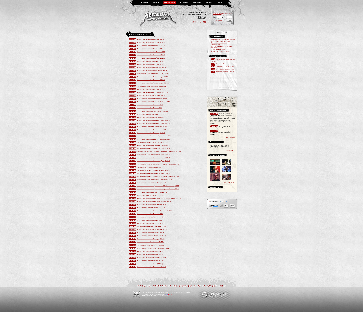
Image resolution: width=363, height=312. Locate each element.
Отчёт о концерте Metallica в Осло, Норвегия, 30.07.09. (152, 142)
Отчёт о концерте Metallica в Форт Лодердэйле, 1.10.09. (153, 111)
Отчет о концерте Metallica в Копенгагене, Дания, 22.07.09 (153, 158)
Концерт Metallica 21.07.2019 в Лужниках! (223, 39)
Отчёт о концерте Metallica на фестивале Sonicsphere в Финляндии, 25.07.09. (159, 151)
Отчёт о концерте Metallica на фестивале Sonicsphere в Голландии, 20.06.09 (159, 198)
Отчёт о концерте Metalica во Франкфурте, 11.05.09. (152, 235)
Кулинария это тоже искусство (224, 66)
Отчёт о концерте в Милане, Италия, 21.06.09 (150, 195)
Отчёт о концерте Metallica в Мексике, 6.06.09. (150, 217)
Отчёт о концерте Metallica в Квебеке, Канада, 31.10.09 (152, 77)
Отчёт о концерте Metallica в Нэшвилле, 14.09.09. (151, 133)
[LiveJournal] (226, 201)
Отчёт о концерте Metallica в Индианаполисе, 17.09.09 (152, 126)
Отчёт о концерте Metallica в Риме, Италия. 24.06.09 (152, 192)
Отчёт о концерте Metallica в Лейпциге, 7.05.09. (150, 242)
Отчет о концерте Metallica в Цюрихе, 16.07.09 (150, 167)
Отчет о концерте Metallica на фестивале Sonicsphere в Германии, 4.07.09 (158, 189)
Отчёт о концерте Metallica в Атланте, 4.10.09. (150, 105)
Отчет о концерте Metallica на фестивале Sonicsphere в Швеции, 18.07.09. (158, 164)
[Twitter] (222, 201)
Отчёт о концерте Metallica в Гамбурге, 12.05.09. (150, 232)
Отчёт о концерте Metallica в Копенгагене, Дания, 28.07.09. (153, 145)
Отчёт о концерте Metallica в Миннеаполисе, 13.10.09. (152, 98)
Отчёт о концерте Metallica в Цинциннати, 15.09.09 (151, 130)
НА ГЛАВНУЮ (144, 2)
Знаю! (194, 21)
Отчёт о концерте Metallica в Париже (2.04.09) (150, 251)
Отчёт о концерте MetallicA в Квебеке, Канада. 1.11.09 (152, 73)
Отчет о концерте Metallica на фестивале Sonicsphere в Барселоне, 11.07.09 (158, 176)
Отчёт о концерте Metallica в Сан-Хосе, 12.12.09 (150, 39)
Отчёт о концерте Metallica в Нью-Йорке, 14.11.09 (151, 58)
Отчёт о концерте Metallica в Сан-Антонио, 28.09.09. (151, 117)
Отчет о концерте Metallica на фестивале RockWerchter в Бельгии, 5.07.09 (158, 186)
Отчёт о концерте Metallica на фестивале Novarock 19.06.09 (154, 201)
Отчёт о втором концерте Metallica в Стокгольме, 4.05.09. (153, 248)
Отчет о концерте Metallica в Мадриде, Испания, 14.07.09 (153, 170)
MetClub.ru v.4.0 (220, 63)
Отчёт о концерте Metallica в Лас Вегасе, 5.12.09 (151, 52)
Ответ (203, 21)
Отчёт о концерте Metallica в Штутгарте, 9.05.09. (150, 239)
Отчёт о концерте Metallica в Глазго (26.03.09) (150, 264)
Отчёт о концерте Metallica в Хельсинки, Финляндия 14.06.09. (154, 211)
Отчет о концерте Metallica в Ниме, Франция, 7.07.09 (152, 182)
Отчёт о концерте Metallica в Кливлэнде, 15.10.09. (151, 95)
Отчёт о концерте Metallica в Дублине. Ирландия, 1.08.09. (153, 139)
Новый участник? (227, 13)
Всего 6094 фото (229, 182)
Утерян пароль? (217, 20)
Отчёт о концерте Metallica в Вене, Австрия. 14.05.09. (152, 229)
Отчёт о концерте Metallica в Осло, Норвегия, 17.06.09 (152, 204)
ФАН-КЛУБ (209, 2)
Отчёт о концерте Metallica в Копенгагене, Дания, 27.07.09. (153, 148)
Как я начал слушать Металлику (225, 69)
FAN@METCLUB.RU (162, 296)
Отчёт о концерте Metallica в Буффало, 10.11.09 (150, 64)
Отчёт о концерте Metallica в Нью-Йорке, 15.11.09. (151, 55)
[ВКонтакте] (220, 201)
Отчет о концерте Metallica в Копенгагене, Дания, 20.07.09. (153, 161)
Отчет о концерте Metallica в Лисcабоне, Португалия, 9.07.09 (154, 179)
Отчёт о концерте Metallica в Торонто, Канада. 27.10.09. (153, 83)
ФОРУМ (220, 2)
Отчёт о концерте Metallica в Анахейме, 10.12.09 (150, 42)
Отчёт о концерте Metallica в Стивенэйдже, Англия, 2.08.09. (154, 136)
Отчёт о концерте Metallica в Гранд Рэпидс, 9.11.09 (151, 67)
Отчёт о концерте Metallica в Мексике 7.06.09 (150, 214)
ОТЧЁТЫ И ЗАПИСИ (169, 2)
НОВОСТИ (156, 2)
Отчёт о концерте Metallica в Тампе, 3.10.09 (149, 108)
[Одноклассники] (224, 201)
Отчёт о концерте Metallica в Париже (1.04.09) (150, 254)
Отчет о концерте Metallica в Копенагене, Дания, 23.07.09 (153, 154)
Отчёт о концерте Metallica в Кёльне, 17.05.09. (150, 223)
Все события (230, 137)
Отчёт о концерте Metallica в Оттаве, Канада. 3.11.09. (152, 70)
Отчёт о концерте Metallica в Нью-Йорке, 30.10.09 (151, 80)
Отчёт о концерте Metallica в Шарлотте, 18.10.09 (150, 89)
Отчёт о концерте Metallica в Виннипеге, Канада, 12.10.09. (153, 101)
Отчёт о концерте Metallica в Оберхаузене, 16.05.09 (151, 226)
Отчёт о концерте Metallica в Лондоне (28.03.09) (150, 260)
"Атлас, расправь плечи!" (218, 49)
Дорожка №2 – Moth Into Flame (220, 51)
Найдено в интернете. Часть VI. (225, 71)
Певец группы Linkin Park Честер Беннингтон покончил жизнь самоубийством (220, 43)
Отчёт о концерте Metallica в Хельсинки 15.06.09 (151, 207)
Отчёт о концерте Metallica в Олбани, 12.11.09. (150, 61)
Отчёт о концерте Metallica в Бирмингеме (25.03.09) (151, 267)
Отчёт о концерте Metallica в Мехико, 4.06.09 (149, 220)
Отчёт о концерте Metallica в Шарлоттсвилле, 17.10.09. (152, 92)
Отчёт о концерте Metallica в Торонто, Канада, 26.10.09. (153, 86)
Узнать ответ (230, 150)
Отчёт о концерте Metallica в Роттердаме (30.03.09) (151, 257)
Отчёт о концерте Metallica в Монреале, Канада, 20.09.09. (153, 120)
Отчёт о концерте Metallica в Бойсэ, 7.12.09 (149, 48)
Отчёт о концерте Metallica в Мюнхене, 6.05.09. (150, 245)
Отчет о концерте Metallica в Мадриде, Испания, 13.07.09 (153, 173)
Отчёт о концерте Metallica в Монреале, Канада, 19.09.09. (153, 123)
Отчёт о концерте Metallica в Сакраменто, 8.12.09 (151, 45)
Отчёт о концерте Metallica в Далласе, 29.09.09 (150, 114)
